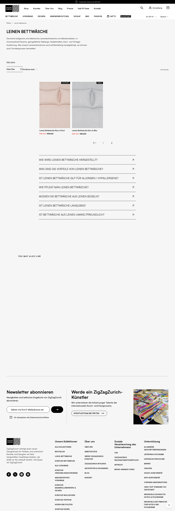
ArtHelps (118, 465)
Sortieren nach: (29, 69)
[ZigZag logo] (12, 8)
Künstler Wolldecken (65, 495)
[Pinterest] (28, 476)
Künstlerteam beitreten (86, 413)
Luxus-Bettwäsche (63, 456)
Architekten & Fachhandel (96, 468)
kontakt (97, 8)
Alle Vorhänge (61, 466)
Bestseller (60, 452)
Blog (87, 473)
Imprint (147, 464)
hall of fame (83, 8)
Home (9, 23)
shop (26, 8)
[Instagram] (21, 476)
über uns (49, 8)
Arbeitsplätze (91, 452)
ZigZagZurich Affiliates (95, 464)
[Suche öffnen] (142, 8)
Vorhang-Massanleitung (155, 482)
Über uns (89, 447)
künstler (36, 8)
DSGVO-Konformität (153, 473)
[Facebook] (9, 476)
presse (70, 8)
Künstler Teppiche (63, 500)
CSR (116, 453)
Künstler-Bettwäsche (65, 461)
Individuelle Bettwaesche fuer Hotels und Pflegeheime (155, 504)
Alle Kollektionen (63, 447)
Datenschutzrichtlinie (154, 459)
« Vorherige (95, 143)
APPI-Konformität (152, 478)
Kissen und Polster (64, 504)
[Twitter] (15, 476)
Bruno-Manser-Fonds (124, 469)
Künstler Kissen (62, 509)
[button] (168, 7)
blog (60, 8)
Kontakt (88, 478)
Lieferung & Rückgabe (154, 454)
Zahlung (148, 468)
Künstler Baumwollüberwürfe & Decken (65, 488)
